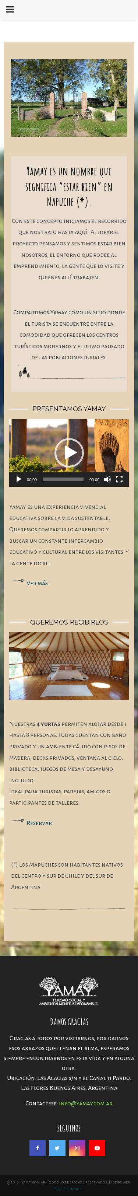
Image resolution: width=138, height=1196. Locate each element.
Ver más (37, 583)
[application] (69, 453)
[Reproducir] (18, 479)
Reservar (39, 823)
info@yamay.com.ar (86, 1103)
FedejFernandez (69, 1188)
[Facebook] (37, 1148)
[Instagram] (77, 1148)
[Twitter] (57, 1148)
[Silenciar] (107, 479)
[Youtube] (97, 1148)
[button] (69, 453)
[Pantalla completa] (119, 479)
